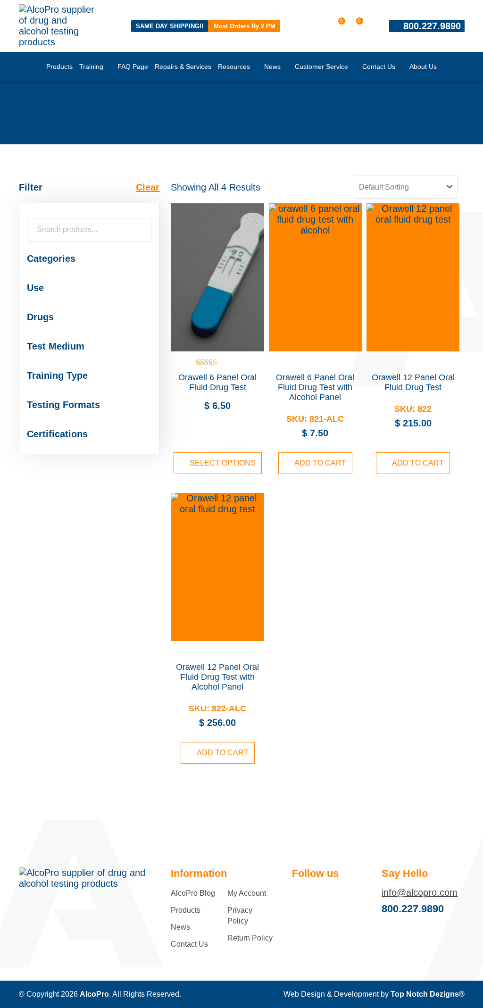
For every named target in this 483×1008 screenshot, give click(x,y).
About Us (423, 66)
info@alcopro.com (420, 892)
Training (91, 66)
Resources (234, 66)
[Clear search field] (141, 230)
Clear (147, 187)
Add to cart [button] (320, 463)
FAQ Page (132, 66)
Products (59, 66)
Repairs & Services (183, 66)
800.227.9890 (432, 26)
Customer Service (321, 66)
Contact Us (378, 66)
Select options (223, 463)
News (272, 66)
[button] (89, 258)
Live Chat (464, 989)
